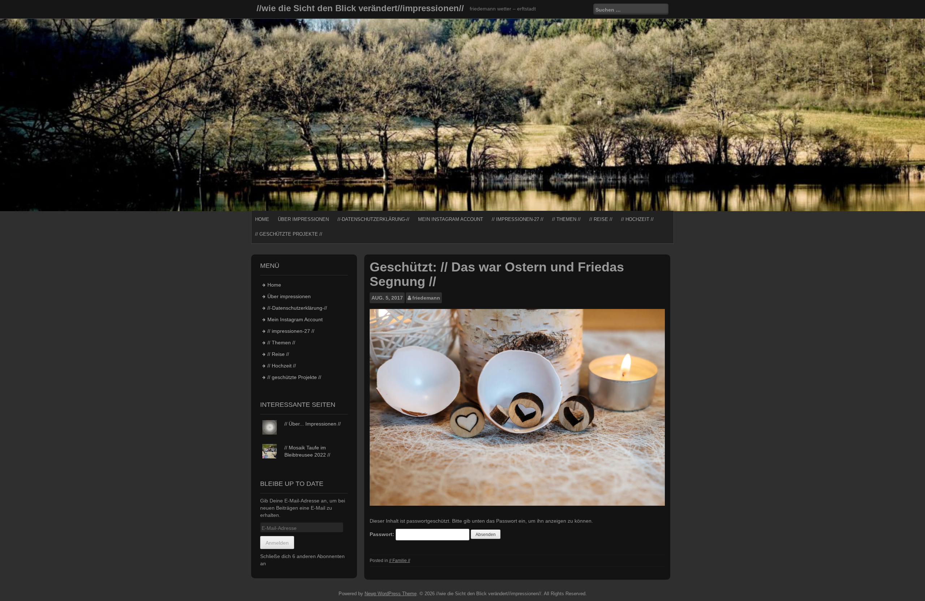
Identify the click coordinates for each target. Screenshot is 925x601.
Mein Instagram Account (450, 219)
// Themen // (566, 219)
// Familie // (399, 560)
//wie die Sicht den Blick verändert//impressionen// (360, 8)
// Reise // (600, 219)
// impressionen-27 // (517, 219)
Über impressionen (303, 219)
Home (262, 219)
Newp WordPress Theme (391, 593)
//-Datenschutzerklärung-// (373, 219)
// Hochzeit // (637, 219)
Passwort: (383, 534)
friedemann (426, 298)
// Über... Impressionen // (312, 424)
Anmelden (277, 543)
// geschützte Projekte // (288, 234)
